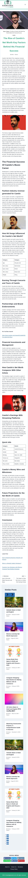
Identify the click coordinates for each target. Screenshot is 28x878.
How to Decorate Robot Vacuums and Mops (7, 579)
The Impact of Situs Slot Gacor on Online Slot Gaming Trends (21, 579)
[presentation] (14, 602)
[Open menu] (25, 5)
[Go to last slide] (7, 595)
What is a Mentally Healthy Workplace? (11, 563)
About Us (7, 867)
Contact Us (13, 867)
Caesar (9, 614)
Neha (12, 54)
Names (14, 35)
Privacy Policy (14, 869)
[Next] (12, 595)
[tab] (7, 836)
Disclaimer (20, 867)
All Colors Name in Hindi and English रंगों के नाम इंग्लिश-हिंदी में (13, 709)
